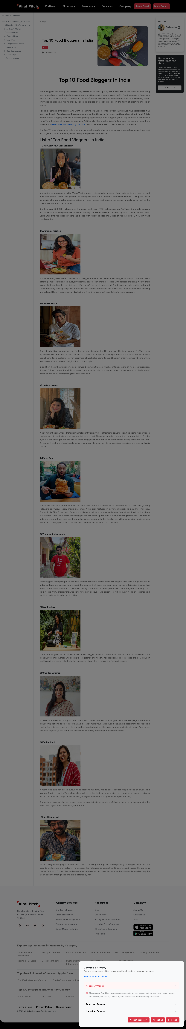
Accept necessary (138, 1020)
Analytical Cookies (95, 1004)
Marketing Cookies (95, 1011)
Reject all (172, 1020)
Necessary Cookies (96, 986)
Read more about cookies (96, 976)
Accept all (158, 1020)
